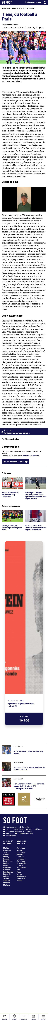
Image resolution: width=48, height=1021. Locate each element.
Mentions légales (35, 829)
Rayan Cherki (8, 861)
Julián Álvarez (6, 853)
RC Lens (20, 865)
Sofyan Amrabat (6, 879)
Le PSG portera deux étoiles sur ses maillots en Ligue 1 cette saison (34, 513)
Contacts (25, 827)
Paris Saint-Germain (21, 853)
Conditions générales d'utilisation (19, 831)
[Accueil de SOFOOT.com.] (7, 2)
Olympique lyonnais (21, 849)
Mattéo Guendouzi (7, 849)
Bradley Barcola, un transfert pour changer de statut (11, 513)
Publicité (9, 834)
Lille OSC (20, 857)
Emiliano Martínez (6, 884)
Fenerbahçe (21, 859)
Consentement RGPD (26, 834)
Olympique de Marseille (21, 862)
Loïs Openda (8, 872)
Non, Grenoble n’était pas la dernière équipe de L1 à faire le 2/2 (23, 778)
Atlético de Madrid (21, 879)
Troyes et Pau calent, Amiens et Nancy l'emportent (10, 480)
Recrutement (11, 836)
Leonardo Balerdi (7, 875)
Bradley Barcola (6, 858)
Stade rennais (19, 873)
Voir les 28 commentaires (13, 462)
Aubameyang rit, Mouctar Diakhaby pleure (19, 744)
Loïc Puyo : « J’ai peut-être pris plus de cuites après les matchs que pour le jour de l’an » (34, 481)
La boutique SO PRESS (14, 829)
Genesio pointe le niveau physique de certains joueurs (24, 760)
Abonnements (11, 827)
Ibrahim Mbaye (6, 864)
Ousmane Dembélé (7, 868)
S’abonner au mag (33, 2)
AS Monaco (21, 876)
